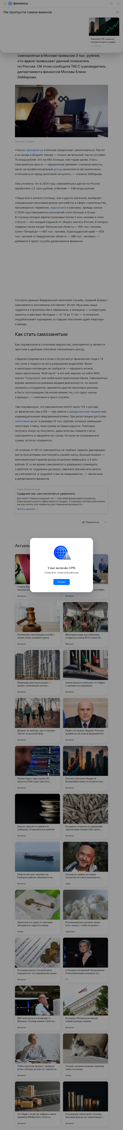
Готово (61, 582)
